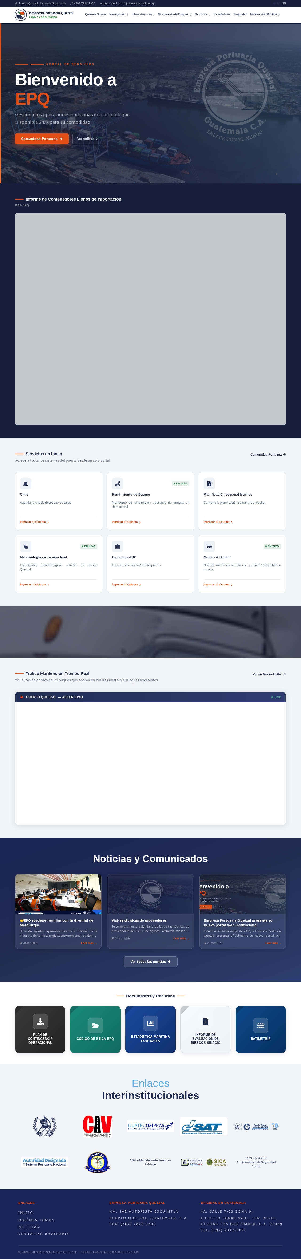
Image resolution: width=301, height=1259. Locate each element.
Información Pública (263, 14)
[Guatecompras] (150, 1126)
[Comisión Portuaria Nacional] (44, 1162)
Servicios (201, 14)
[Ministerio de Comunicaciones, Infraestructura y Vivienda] (97, 1126)
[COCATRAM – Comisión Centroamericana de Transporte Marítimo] (203, 1162)
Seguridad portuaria (44, 1234)
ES (278, 3)
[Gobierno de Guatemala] (44, 1126)
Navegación (117, 14)
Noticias (29, 1227)
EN (284, 3)
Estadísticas (222, 14)
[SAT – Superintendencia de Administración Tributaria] (203, 1126)
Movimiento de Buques (173, 14)
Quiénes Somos (95, 14)
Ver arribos (85, 139)
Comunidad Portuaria (39, 139)
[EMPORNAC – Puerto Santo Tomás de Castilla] (256, 1126)
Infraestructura (142, 14)
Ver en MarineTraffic (267, 674)
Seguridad (240, 14)
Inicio (25, 1212)
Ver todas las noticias (148, 961)
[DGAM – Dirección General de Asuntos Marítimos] (97, 1162)
